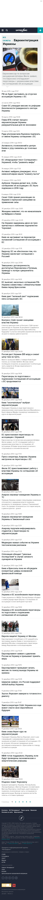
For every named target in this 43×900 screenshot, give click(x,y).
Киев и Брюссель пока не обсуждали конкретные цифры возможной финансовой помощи (19, 571)
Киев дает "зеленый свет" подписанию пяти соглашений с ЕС (20, 297)
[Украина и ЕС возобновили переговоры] (10, 585)
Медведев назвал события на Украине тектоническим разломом (20, 543)
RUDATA (4, 871)
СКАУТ (3, 858)
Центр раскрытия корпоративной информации (14, 873)
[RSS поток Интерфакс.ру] (13, 877)
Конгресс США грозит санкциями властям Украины (17, 321)
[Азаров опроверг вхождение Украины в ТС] (10, 485)
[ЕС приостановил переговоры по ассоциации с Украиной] (10, 425)
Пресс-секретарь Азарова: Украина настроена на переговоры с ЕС (19, 458)
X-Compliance (5, 856)
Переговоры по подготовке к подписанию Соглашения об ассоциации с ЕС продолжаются (21, 379)
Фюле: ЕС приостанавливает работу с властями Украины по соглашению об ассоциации (20, 471)
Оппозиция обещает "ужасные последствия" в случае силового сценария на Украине (17, 557)
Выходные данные (7, 891)
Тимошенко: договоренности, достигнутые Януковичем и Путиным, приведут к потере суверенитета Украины (19, 269)
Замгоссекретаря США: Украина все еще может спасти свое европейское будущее (21, 708)
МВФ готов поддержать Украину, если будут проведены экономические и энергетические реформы (20, 758)
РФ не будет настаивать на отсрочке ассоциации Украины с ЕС (19, 95)
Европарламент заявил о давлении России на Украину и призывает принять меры (21, 656)
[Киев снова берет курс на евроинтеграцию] (10, 722)
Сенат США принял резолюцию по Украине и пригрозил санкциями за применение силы (18, 200)
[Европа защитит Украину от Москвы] (10, 626)
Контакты (5, 810)
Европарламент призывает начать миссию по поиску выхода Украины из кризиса (20, 670)
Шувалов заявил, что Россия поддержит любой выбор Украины (21, 683)
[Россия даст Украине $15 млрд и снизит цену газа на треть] (10, 344)
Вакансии (34, 810)
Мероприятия (18, 812)
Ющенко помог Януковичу (14, 782)
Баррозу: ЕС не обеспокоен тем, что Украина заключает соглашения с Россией (19, 254)
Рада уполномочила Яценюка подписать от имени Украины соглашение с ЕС (21, 135)
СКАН (3, 869)
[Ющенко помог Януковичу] (10, 772)
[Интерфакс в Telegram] (6, 877)
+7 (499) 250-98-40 (12, 843)
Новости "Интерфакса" (8, 867)
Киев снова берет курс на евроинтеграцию (14, 732)
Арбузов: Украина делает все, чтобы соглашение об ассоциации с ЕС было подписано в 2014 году (20, 185)
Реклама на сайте (7, 812)
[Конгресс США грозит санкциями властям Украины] (10, 310)
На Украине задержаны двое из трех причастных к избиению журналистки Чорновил (19, 225)
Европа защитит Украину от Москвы (19, 636)
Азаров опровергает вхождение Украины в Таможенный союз (17, 518)
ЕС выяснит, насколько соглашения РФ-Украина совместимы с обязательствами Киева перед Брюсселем (21, 285)
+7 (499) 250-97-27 (27, 843)
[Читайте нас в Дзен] (3, 877)
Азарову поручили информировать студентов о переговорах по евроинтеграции (18, 531)
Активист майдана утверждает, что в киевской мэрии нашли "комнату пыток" (21, 172)
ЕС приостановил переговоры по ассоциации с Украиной (18, 436)
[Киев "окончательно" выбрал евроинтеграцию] (10, 393)
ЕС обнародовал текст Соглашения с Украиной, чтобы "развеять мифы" (19, 161)
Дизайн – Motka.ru (7, 894)
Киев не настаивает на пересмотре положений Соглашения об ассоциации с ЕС (21, 240)
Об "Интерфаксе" (14, 810)
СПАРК (4, 854)
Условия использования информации (13, 889)
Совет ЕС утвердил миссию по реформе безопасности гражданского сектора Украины (21, 108)
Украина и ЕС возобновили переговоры (21, 594)
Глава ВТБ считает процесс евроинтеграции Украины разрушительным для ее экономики (19, 122)
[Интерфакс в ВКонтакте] (9, 877)
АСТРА (3, 862)
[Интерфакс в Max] (16, 877)
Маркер (4, 860)
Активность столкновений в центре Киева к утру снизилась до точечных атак (19, 148)
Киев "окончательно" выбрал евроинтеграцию (16, 403)
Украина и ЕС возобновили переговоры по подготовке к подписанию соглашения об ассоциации (21, 612)
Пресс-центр (25, 810)
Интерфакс (21, 30)
